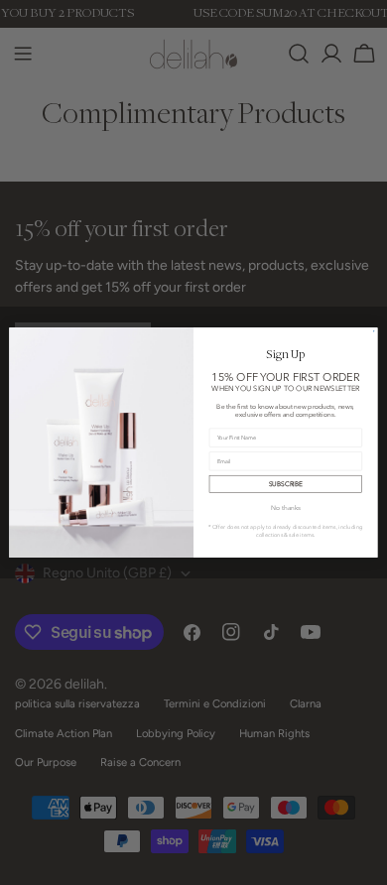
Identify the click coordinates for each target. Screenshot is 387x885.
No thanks (286, 508)
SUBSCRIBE (286, 483)
